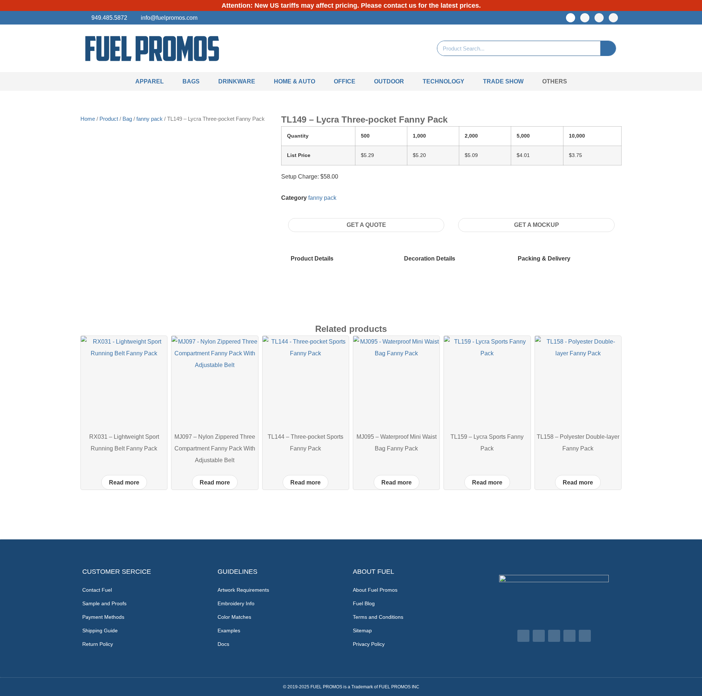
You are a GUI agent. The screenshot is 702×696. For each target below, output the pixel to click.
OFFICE (344, 81)
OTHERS (554, 81)
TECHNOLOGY (443, 81)
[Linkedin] (554, 636)
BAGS (191, 81)
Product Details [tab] (312, 258)
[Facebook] (570, 17)
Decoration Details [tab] (429, 258)
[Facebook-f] (523, 636)
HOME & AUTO (294, 81)
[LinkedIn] (599, 17)
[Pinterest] (569, 636)
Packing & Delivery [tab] (544, 258)
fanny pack (149, 119)
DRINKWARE (236, 81)
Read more (124, 482)
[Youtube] (613, 17)
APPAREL (149, 81)
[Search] (608, 48)
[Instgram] (584, 17)
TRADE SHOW (503, 81)
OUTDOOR (389, 81)
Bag (127, 119)
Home (87, 119)
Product (108, 119)
